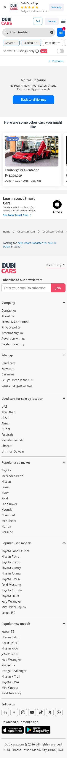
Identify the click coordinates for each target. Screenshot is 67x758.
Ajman (5, 423)
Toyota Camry (11, 568)
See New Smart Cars (16, 215)
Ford (4, 498)
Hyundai (7, 510)
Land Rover (9, 504)
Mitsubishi (8, 521)
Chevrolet (8, 515)
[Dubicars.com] (8, 268)
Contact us (9, 310)
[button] (5, 7)
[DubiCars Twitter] (50, 712)
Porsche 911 (10, 643)
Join (58, 288)
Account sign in (12, 333)
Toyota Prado (10, 562)
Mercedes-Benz (12, 476)
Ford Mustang (11, 585)
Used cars (8, 363)
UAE (4, 406)
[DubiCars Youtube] (32, 712)
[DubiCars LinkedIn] (5, 712)
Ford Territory (11, 693)
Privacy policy (10, 327)
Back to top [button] (54, 265)
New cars (7, 369)
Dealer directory (12, 344)
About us (7, 316)
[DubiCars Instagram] (23, 712)
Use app (51, 21)
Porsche (7, 532)
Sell (38, 21)
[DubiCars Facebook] (14, 712)
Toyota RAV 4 (10, 579)
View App (56, 7)
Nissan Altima (11, 573)
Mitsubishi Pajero (13, 607)
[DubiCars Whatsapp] (59, 712)
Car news (7, 374)
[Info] (37, 51)
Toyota (6, 470)
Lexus (5, 487)
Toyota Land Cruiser (15, 551)
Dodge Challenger (14, 671)
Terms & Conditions (15, 322)
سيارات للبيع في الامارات (16, 386)
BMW (5, 493)
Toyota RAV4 (10, 682)
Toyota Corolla (11, 590)
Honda (6, 526)
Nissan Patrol (10, 556)
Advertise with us (13, 339)
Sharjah (6, 446)
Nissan (6, 481)
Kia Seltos (8, 665)
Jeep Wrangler (11, 601)
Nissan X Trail (10, 676)
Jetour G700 (9, 654)
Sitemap (7, 355)
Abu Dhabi (8, 412)
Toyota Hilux (10, 596)
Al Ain (5, 418)
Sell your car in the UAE (17, 380)
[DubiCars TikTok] (41, 712)
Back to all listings (33, 99)
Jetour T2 (7, 631)
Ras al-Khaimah (12, 440)
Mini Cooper (10, 688)
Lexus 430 (8, 613)
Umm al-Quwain (12, 451)
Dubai (5, 429)
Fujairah (7, 435)
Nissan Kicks (10, 648)
